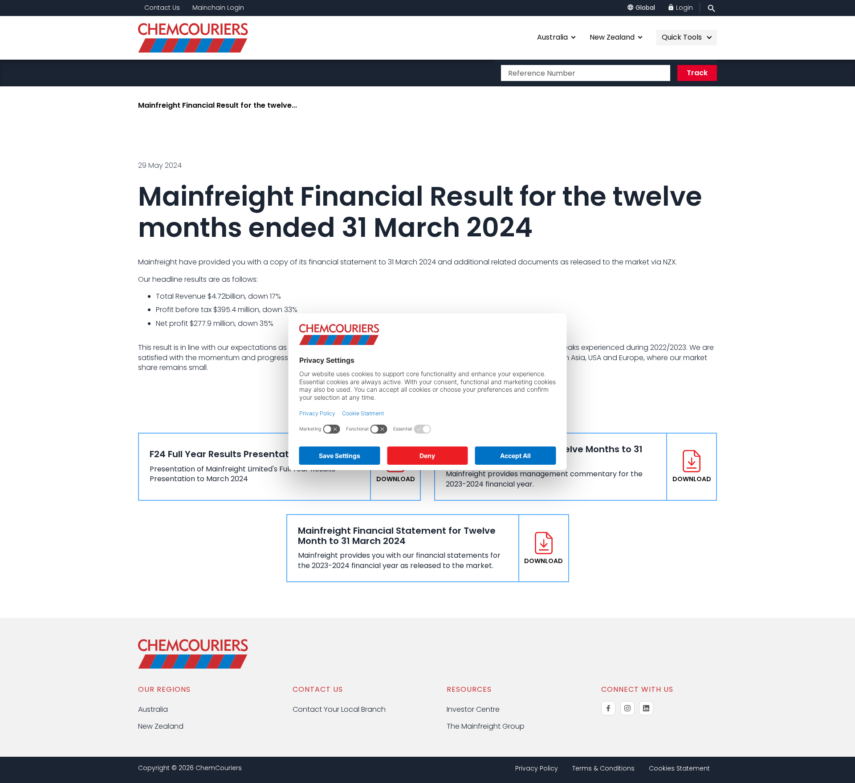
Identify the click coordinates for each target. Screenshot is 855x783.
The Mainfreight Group (486, 726)
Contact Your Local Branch (339, 709)
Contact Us (162, 7)
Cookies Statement (679, 768)
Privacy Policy (536, 768)
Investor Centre (473, 709)
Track (697, 73)
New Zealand (612, 37)
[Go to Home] (193, 666)
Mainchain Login (218, 7)
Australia (552, 37)
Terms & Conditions (603, 768)
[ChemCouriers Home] (199, 38)
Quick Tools (682, 37)
